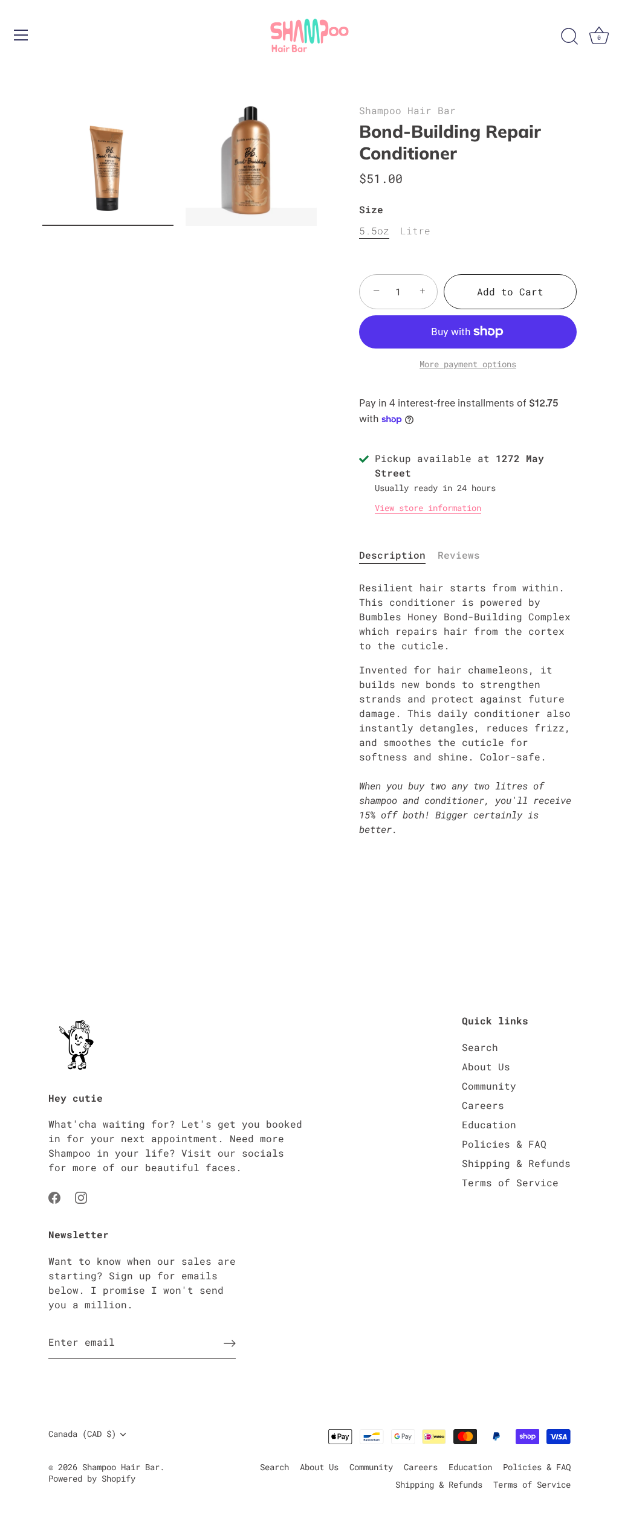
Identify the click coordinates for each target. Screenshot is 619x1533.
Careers (483, 1105)
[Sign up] (230, 1342)
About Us (486, 1066)
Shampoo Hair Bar (407, 110)
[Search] (569, 37)
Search (480, 1047)
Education (489, 1124)
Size (371, 209)
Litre (415, 230)
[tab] (398, 555)
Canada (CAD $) (82, 1434)
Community (489, 1085)
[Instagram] (81, 1196)
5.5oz (374, 230)
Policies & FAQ (504, 1143)
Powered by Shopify (91, 1478)
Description (392, 554)
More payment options (468, 364)
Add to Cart (510, 291)
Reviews (459, 554)
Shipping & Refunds (516, 1163)
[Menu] (21, 35)
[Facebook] (54, 1196)
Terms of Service (510, 1182)
